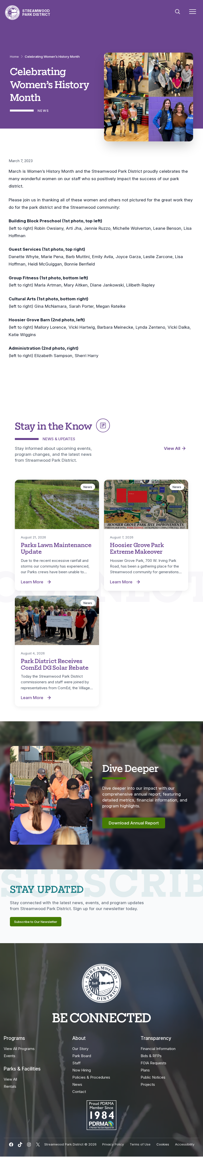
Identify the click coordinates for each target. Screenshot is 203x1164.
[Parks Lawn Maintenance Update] (57, 504)
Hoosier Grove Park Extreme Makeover (137, 548)
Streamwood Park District (36, 13)
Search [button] (177, 12)
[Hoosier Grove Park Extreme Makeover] (146, 504)
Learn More (37, 582)
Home (14, 56)
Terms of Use (140, 1144)
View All (172, 448)
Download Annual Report (134, 822)
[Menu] (192, 12)
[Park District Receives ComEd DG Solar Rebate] (57, 620)
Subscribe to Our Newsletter (35, 922)
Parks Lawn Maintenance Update (56, 548)
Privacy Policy (113, 1144)
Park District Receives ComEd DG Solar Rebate (54, 664)
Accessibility (184, 1144)
